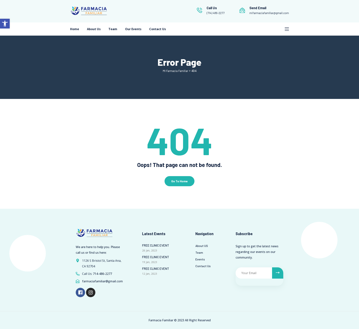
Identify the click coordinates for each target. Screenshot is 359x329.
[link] (5, 23)
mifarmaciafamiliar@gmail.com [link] (269, 13)
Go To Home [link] (179, 181)
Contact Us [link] (157, 29)
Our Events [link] (133, 29)
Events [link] (200, 259)
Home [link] (74, 29)
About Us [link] (94, 29)
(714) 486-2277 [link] (216, 13)
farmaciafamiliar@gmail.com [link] (102, 281)
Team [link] (112, 29)
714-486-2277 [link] (102, 274)
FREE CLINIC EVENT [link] (155, 245)
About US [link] (201, 245)
